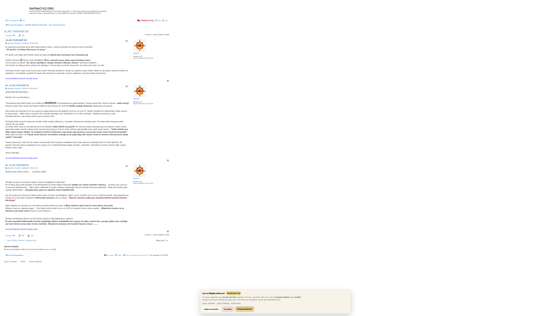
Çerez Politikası (35, 261)
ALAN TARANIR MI (16, 31)
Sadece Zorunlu (211, 309)
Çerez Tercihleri (10, 261)
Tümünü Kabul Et (244, 309)
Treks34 (136, 53)
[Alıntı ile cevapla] (126, 41)
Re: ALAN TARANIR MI (17, 85)
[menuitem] (22, 20)
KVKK (23, 261)
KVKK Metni (236, 303)
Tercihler (228, 309)
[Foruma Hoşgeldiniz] (17, 9)
